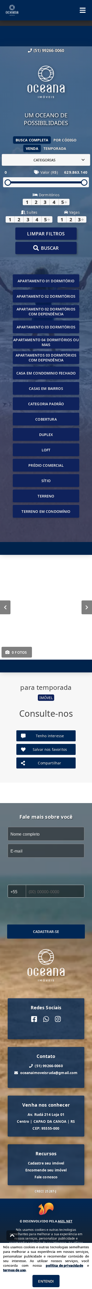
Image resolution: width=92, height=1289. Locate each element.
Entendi (46, 1281)
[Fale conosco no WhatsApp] (46, 1019)
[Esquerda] (5, 607)
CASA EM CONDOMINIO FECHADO (46, 373)
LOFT (46, 450)
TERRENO (46, 496)
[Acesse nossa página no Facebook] (34, 1019)
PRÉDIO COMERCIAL (45, 465)
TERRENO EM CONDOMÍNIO (45, 511)
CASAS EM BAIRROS (46, 388)
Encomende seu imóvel (46, 1170)
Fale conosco (46, 1176)
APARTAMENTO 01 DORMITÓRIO (46, 280)
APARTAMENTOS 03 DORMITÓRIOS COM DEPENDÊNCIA (46, 357)
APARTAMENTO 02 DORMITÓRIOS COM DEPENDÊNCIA (46, 311)
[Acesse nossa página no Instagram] (58, 1019)
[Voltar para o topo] (12, 1235)
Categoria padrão (46, 403)
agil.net (65, 1221)
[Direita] (87, 607)
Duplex (46, 434)
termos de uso (14, 1270)
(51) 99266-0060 (48, 50)
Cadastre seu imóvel (46, 1163)
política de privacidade (64, 1265)
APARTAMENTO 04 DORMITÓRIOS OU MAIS (45, 342)
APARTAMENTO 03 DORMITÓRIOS (46, 327)
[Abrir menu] (82, 10)
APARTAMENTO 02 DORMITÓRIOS (46, 296)
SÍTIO (46, 480)
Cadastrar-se (46, 931)
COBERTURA (45, 419)
